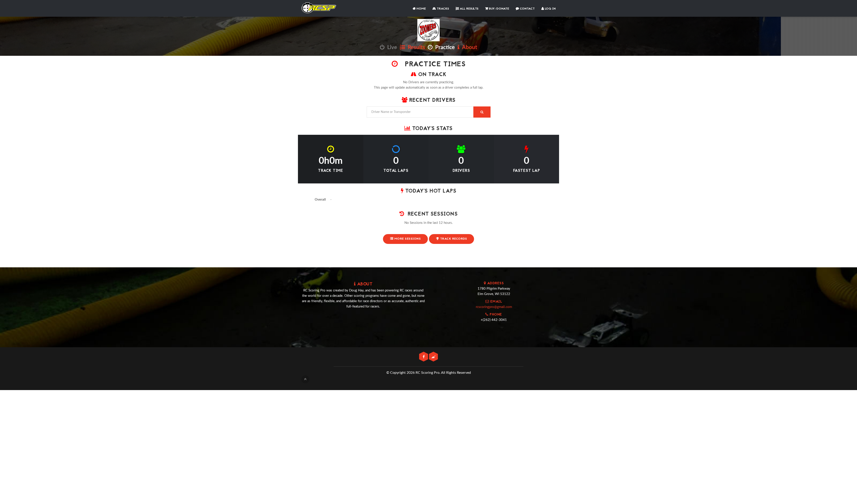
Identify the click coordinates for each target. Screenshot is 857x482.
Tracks (442, 8)
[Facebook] (424, 357)
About (468, 47)
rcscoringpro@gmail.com (494, 307)
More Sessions (407, 239)
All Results (468, 8)
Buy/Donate (498, 8)
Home (421, 8)
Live (391, 47)
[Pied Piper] (433, 357)
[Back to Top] (305, 379)
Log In (550, 8)
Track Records (453, 239)
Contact (527, 8)
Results (415, 47)
